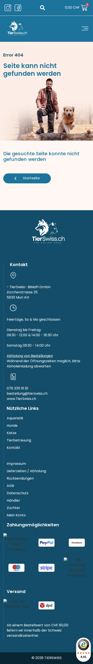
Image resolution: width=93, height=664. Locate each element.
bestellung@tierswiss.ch (27, 394)
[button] (42, 7)
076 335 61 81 (17, 388)
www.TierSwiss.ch (21, 399)
